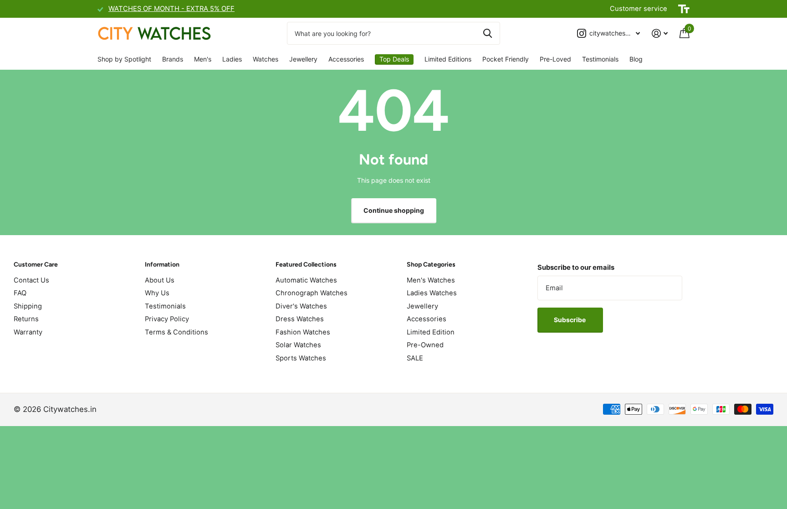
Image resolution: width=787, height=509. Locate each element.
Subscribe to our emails (575, 267)
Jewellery (303, 59)
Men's (202, 59)
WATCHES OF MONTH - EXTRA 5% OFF (171, 9)
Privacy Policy (167, 319)
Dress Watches (300, 319)
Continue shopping (393, 210)
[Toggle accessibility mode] (684, 9)
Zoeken (487, 33)
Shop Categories (431, 264)
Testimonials (600, 59)
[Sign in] (659, 33)
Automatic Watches (306, 280)
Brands (172, 59)
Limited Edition (431, 332)
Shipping (28, 306)
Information (162, 264)
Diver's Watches (301, 306)
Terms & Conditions (176, 332)
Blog (636, 59)
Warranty (28, 332)
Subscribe (570, 320)
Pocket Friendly (505, 59)
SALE (415, 358)
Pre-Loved (555, 59)
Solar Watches (298, 345)
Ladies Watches (432, 293)
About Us (159, 280)
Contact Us (31, 280)
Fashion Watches (303, 332)
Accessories (346, 59)
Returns (26, 319)
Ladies (232, 59)
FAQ (20, 293)
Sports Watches (301, 358)
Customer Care (36, 264)
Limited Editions (447, 59)
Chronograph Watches (312, 293)
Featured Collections (306, 264)
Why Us (157, 293)
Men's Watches (431, 280)
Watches (265, 59)
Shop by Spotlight (124, 59)
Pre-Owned (425, 345)
